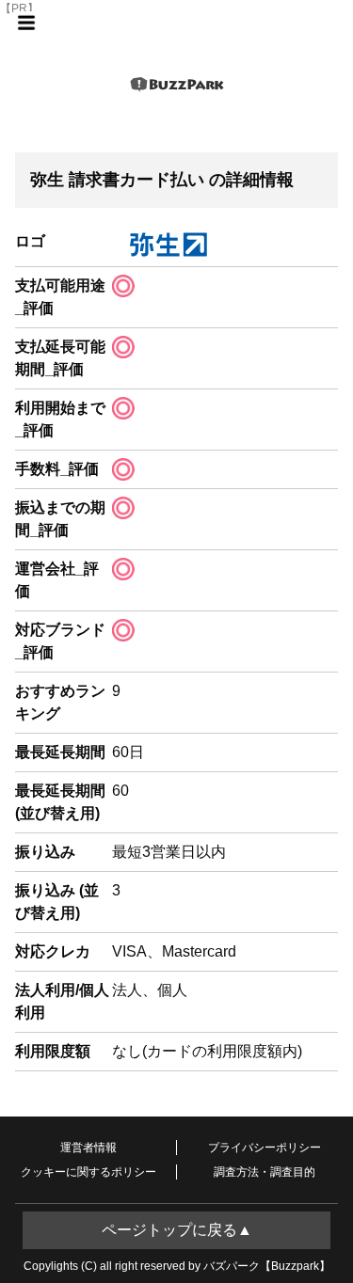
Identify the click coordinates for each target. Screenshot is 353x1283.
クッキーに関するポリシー (88, 1172)
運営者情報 (88, 1147)
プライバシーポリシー (264, 1147)
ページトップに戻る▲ (177, 1230)
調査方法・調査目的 (264, 1172)
